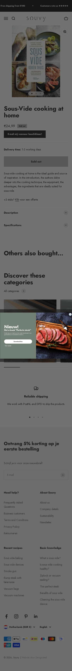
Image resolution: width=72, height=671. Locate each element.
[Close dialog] (70, 314)
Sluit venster (8, 345)
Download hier (18, 341)
